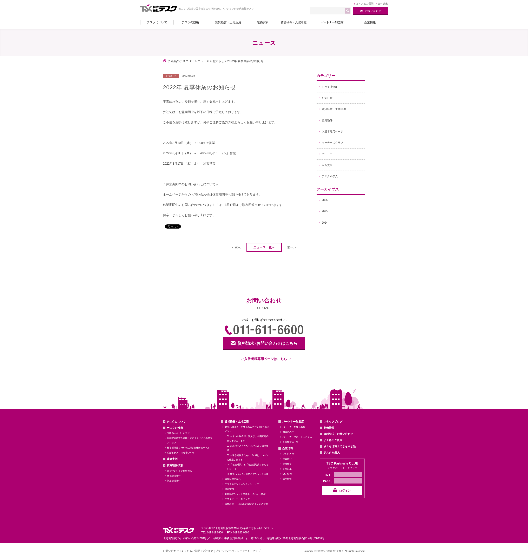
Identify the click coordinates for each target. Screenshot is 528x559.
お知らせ (218, 61)
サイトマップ (252, 550)
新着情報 (329, 427)
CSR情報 (287, 474)
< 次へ (236, 247)
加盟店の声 (288, 432)
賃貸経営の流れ (233, 479)
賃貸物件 (327, 120)
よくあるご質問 (365, 3)
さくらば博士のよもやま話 (340, 446)
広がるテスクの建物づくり (180, 452)
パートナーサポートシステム (297, 437)
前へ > (291, 247)
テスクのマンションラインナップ (242, 484)
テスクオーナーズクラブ (237, 499)
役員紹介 (287, 459)
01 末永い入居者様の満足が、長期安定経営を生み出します (248, 438)
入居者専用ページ (332, 131)
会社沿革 (287, 469)
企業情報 (287, 448)
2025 (325, 211)
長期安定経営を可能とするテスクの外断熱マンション (189, 440)
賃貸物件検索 (175, 465)
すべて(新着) (329, 86)
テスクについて (176, 421)
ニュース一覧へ (264, 247)
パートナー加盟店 (293, 421)
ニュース (203, 61)
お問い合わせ (171, 550)
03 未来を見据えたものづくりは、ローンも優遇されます (248, 457)
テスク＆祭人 (330, 176)
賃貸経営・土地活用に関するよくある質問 (246, 504)
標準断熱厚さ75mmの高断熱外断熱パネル (188, 447)
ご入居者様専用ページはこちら (264, 359)
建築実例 (172, 458)
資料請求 (383, 3)
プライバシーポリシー (228, 550)
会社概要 (287, 463)
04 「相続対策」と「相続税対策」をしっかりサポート (248, 466)
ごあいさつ (288, 454)
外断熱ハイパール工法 (178, 433)
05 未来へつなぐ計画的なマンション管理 (248, 474)
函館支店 (327, 165)
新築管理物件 (174, 480)
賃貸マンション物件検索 (179, 470)
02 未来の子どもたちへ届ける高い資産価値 (248, 448)
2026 (325, 200)
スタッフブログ (333, 421)
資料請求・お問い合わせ (338, 433)
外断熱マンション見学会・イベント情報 (245, 494)
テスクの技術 (175, 427)
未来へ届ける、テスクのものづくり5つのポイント (247, 429)
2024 (325, 222)
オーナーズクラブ (332, 142)
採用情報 (287, 479)
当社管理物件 (174, 475)
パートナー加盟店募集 (294, 427)
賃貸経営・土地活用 (334, 109)
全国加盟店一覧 (290, 442)
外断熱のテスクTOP (181, 61)
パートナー (328, 154)
